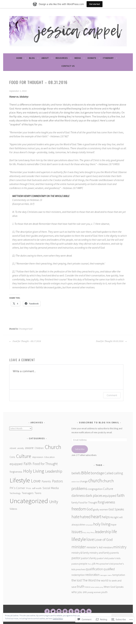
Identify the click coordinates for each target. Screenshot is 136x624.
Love (35, 481)
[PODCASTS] (89, 611)
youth (104, 592)
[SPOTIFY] (83, 611)
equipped (16, 464)
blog (32, 57)
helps (106, 517)
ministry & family (80, 552)
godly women (100, 509)
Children (39, 448)
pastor (75, 558)
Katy (84, 532)
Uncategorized (25, 329)
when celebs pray (97, 587)
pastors (75, 563)
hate (75, 516)
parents (114, 552)
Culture (23, 456)
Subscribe (79, 449)
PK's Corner (17, 488)
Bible (85, 472)
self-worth (36, 488)
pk (93, 563)
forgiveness (16, 471)
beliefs (76, 473)
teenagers (103, 575)
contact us (68, 65)
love (90, 539)
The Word (89, 580)
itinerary (108, 57)
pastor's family (89, 558)
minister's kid (94, 547)
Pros (28, 488)
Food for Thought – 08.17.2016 (26, 341)
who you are (79, 592)
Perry (90, 564)
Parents (46, 481)
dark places (93, 495)
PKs (98, 563)
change (84, 481)
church (95, 480)
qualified (109, 569)
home (19, 57)
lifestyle (78, 539)
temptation (118, 574)
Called (108, 473)
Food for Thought (45, 464)
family (74, 502)
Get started (94, 4)
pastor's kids (114, 558)
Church (53, 446)
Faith (28, 463)
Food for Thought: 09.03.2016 (110, 341)
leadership (103, 531)
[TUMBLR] (71, 611)
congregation (95, 489)
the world (102, 580)
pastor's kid (102, 558)
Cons (12, 457)
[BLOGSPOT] (77, 611)
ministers (108, 547)
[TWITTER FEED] (53, 611)
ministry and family (100, 552)
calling (118, 473)
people (83, 563)
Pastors (57, 481)
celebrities (75, 482)
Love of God (104, 539)
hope (113, 524)
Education (49, 457)
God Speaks (116, 509)
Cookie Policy (58, 618)
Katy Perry (91, 532)
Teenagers (27, 493)
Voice (87, 586)
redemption (78, 574)
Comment (112, 395)
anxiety (20, 448)
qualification (94, 569)
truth (80, 586)
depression (37, 457)
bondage (97, 473)
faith (121, 495)
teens (110, 575)
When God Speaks (113, 586)
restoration (92, 575)
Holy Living (33, 471)
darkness (78, 495)
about (45, 57)
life (114, 531)
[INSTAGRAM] (59, 611)
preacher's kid (106, 563)
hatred (85, 516)
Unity (53, 501)
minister (78, 546)
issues (77, 531)
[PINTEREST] (65, 611)
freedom (78, 509)
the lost (76, 580)
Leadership (53, 471)
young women (94, 592)
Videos (13, 509)
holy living (101, 524)
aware (29, 448)
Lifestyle (20, 480)
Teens (37, 493)
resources (62, 57)
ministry (119, 547)
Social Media (51, 488)
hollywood (89, 525)
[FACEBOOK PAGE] (47, 611)
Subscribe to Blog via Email (99, 422)
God (90, 509)
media (77, 57)
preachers (80, 569)
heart (96, 517)
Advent (13, 448)
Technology (15, 493)
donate (92, 57)
